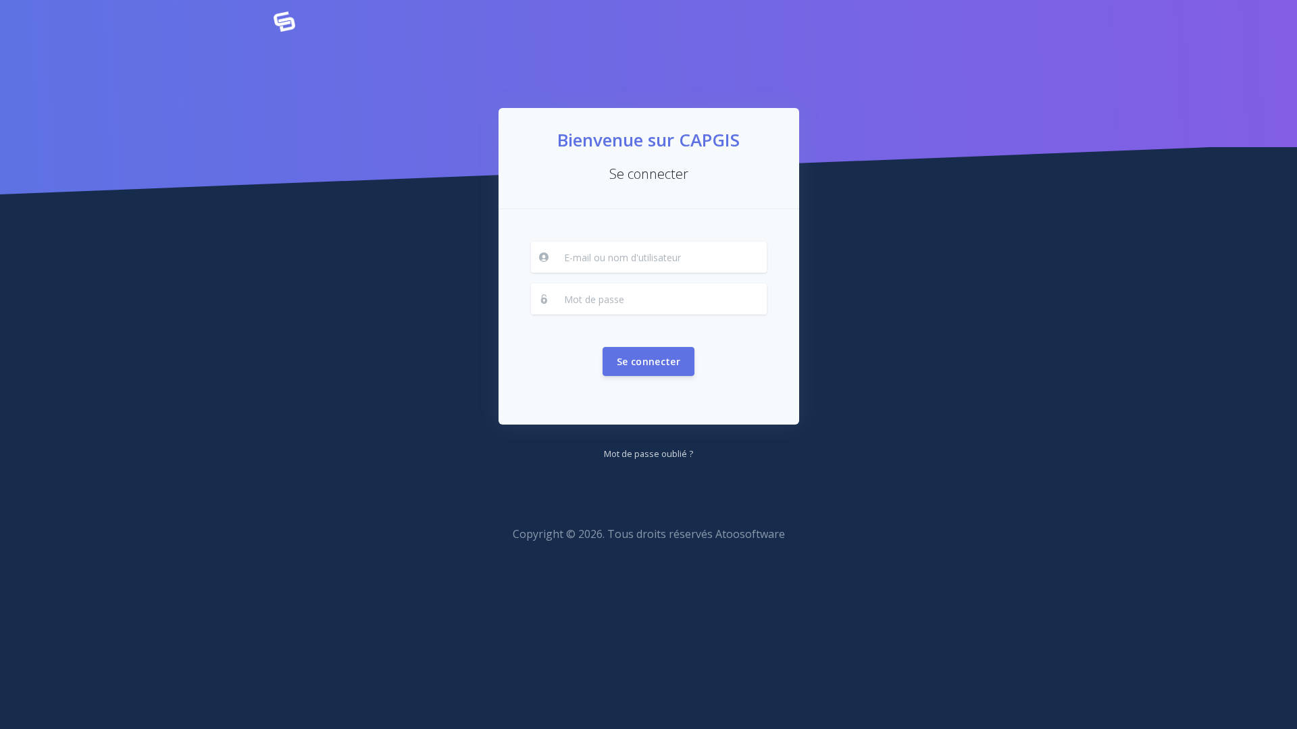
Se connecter (648, 361)
